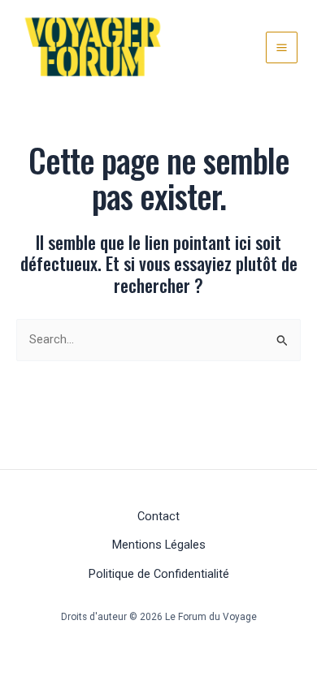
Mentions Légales (159, 544)
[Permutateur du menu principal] (281, 47)
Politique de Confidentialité (159, 574)
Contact (158, 516)
